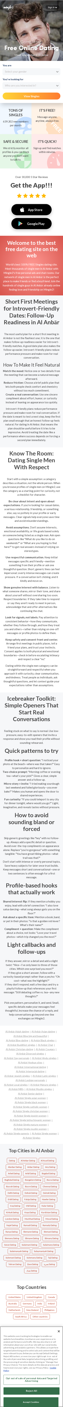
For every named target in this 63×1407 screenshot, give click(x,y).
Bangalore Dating (33, 1180)
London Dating (12, 1219)
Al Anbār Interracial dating (30, 1071)
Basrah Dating (12, 1186)
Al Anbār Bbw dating (17, 1040)
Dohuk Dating (31, 1193)
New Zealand (32, 1310)
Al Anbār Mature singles (43, 1084)
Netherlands (14, 1310)
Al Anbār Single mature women (30, 1124)
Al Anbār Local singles (16, 1084)
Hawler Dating (48, 1199)
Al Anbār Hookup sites (30, 1062)
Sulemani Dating (13, 1257)
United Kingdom (34, 1297)
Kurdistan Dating (49, 1212)
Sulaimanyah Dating (19, 1251)
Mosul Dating (52, 1219)
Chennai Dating (50, 1186)
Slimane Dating (32, 1238)
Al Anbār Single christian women (30, 1111)
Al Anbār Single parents (16, 1133)
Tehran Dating (14, 1264)
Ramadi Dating (30, 1225)
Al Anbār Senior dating (30, 1093)
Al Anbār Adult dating (17, 1031)
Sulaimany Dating (51, 1244)
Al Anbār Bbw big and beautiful (30, 1036)
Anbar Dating (33, 1167)
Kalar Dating (47, 1205)
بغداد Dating (31, 1270)
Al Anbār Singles (31, 1137)
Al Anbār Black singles (43, 1040)
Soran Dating (10, 1244)
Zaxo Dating (32, 1264)
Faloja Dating (30, 1199)
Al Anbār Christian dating (19, 1049)
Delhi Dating (13, 1193)
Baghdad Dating (12, 1180)
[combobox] (31, 71)
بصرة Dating (49, 1264)
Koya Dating (30, 1212)
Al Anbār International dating (30, 1066)
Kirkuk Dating (12, 1212)
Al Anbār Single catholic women (30, 1106)
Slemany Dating (12, 1238)
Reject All (31, 1390)
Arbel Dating (13, 1173)
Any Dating (50, 1167)
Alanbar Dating (15, 1167)
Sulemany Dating (34, 1257)
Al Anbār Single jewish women (30, 1115)
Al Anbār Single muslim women (30, 1128)
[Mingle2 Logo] (9, 7)
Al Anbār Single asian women (30, 1097)
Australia (12, 1303)
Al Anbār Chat (45, 1044)
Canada (51, 1297)
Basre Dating (31, 1186)
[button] (52, 7)
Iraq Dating (15, 1205)
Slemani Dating (51, 1231)
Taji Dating (52, 1257)
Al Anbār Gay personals (16, 1058)
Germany (27, 1303)
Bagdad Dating (48, 1173)
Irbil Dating (31, 1205)
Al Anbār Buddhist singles (21, 1044)
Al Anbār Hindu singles (44, 1058)
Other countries (40, 1316)
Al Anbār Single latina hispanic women (30, 1120)
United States (14, 1297)
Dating (12, 1160)
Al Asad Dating (47, 1160)
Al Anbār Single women (44, 1133)
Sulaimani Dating (29, 1244)
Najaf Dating (12, 1225)
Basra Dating (52, 1180)
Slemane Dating (30, 1231)
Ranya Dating (12, 1231)
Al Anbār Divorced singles (30, 1053)
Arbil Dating (30, 1173)
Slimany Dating (51, 1238)
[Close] (59, 1331)
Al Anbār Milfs (16, 1089)
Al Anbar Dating (28, 1160)
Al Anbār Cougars (45, 1049)
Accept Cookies (31, 1402)
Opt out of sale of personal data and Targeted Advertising (31, 1379)
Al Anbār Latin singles (44, 1075)
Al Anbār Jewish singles (17, 1075)
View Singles (31, 96)
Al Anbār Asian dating (43, 1031)
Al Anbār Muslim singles (39, 1089)
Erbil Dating (13, 1199)
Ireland (51, 1303)
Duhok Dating (49, 1193)
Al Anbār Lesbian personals (30, 1080)
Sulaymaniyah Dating (43, 1251)
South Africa (21, 1316)
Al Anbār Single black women (30, 1102)
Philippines (49, 1310)
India (39, 1303)
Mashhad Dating (32, 1219)
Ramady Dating (50, 1225)
